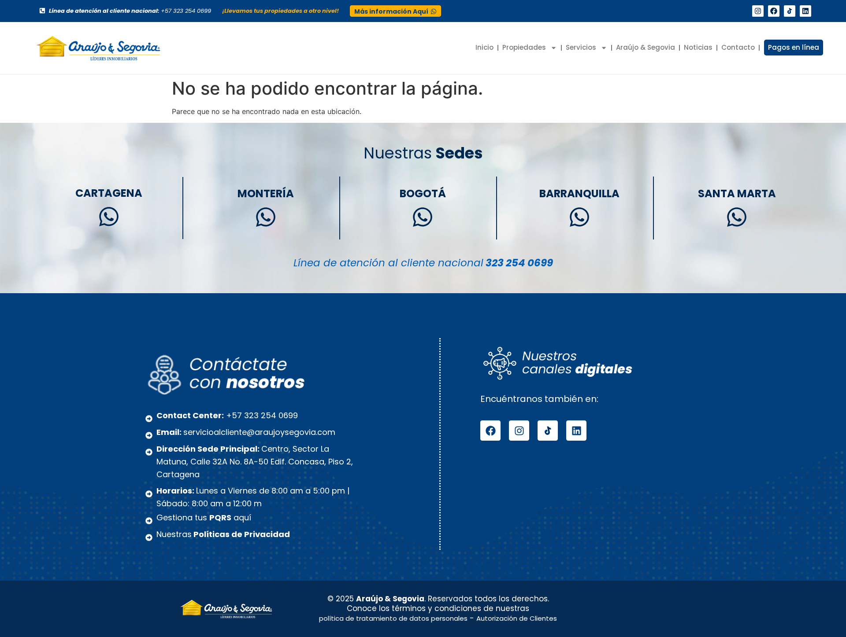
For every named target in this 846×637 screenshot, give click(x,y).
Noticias (698, 47)
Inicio (484, 47)
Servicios (581, 47)
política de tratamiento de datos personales (393, 618)
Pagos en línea (793, 47)
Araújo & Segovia (645, 47)
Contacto (738, 47)
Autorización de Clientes (516, 618)
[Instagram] (758, 11)
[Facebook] (773, 11)
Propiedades (524, 47)
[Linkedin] (805, 11)
